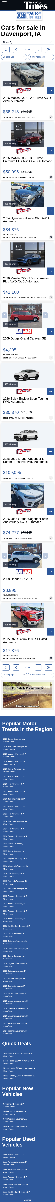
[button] (4, 315)
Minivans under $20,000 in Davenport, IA (19, 1069)
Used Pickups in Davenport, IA (15, 1163)
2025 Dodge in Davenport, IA (14, 972)
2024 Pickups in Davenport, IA (15, 822)
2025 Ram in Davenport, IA (14, 852)
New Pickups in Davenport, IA (14, 1112)
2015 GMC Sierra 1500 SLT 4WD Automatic (25, 641)
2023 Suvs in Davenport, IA (14, 807)
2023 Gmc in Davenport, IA (13, 935)
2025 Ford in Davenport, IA (13, 875)
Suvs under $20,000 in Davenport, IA (17, 1054)
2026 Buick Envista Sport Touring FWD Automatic (25, 400)
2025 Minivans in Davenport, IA (15, 1017)
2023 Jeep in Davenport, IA (14, 905)
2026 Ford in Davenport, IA (13, 785)
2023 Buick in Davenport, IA (14, 987)
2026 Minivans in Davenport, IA (15, 867)
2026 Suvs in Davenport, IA (14, 740)
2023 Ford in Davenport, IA (13, 815)
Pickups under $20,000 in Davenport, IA (19, 1077)
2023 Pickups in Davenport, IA (15, 890)
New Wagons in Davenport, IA (15, 1120)
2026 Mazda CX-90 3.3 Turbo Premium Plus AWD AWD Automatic (27, 160)
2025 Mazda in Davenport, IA (14, 994)
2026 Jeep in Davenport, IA (14, 762)
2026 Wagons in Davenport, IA (15, 837)
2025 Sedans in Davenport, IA (15, 1024)
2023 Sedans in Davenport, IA (15, 942)
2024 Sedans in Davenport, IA (15, 1032)
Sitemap (27, 1200)
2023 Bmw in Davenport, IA (14, 979)
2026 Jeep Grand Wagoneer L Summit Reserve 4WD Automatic (25, 460)
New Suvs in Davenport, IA (13, 1105)
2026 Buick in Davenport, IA (14, 800)
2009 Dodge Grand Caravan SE (24, 338)
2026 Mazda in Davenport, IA (14, 755)
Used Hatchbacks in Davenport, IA (16, 1193)
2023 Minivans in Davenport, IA (15, 1002)
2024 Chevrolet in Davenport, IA (16, 1009)
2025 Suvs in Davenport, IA (14, 777)
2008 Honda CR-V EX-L (19, 579)
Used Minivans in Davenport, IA (15, 1185)
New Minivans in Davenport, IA (15, 1127)
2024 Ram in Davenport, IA (14, 957)
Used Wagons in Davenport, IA (15, 1178)
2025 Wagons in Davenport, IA (15, 897)
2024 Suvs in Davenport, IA (14, 845)
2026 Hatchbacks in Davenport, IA (16, 927)
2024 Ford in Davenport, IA (13, 830)
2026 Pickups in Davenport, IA (15, 747)
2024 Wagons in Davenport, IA (15, 912)
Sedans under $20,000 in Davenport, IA (18, 1062)
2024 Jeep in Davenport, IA (14, 920)
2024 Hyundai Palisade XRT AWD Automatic (26, 220)
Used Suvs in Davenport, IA (14, 1155)
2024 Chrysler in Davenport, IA (15, 965)
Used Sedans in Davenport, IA (15, 1170)
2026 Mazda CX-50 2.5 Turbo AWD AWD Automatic (27, 99)
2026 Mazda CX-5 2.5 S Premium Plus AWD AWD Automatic (26, 280)
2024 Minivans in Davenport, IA (15, 950)
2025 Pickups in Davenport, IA (15, 882)
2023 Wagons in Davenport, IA (15, 860)
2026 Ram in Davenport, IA (14, 770)
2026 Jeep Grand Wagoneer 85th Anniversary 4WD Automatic (25, 520)
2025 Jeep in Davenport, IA (14, 792)
